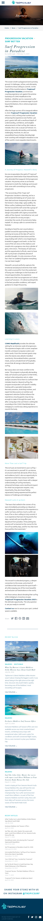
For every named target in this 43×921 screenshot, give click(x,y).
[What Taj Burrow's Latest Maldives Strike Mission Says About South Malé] (21, 661)
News (14, 28)
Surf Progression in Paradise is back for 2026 (19, 847)
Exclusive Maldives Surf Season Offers (20, 721)
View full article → (11, 692)
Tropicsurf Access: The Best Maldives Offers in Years (19, 872)
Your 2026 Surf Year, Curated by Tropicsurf (18, 859)
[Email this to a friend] (27, 618)
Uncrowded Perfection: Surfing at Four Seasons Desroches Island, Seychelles (20, 853)
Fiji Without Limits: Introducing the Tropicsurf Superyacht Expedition (19, 841)
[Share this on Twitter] (12, 618)
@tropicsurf (31, 893)
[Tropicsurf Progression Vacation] (21, 460)
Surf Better (12, 41)
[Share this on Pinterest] (19, 618)
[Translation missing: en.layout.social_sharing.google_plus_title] (23, 618)
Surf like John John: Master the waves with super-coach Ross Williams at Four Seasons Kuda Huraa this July (21, 777)
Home (7, 28)
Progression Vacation (19, 38)
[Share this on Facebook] (15, 618)
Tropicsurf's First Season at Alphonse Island (18, 878)
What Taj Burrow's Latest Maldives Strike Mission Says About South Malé (20, 668)
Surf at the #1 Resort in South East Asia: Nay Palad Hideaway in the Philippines (19, 865)
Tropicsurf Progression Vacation (24, 113)
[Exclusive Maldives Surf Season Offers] (21, 714)
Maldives (8, 664)
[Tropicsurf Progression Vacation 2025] (21, 79)
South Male (18, 664)
